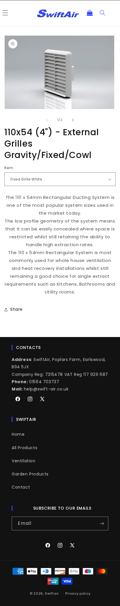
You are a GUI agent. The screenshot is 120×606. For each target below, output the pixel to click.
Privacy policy (77, 593)
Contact (21, 487)
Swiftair (52, 593)
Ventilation (24, 461)
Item (8, 168)
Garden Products (30, 474)
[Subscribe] (101, 523)
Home (18, 434)
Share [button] (16, 309)
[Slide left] (47, 120)
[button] (89, 12)
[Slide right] (72, 120)
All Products (24, 448)
